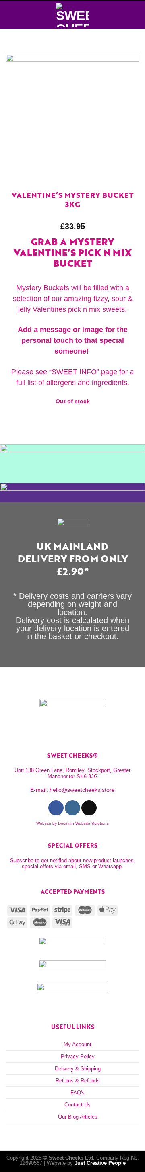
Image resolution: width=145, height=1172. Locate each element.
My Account (77, 1044)
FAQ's (77, 1093)
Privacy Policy (78, 1056)
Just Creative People (100, 1163)
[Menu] (10, 15)
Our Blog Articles (77, 1117)
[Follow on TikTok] (88, 807)
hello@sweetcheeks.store (82, 790)
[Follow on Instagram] (72, 807)
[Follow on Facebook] (55, 807)
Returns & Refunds (78, 1081)
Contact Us (77, 1105)
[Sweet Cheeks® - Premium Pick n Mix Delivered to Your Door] (72, 15)
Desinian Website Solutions (83, 823)
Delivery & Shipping (78, 1068)
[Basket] (135, 15)
